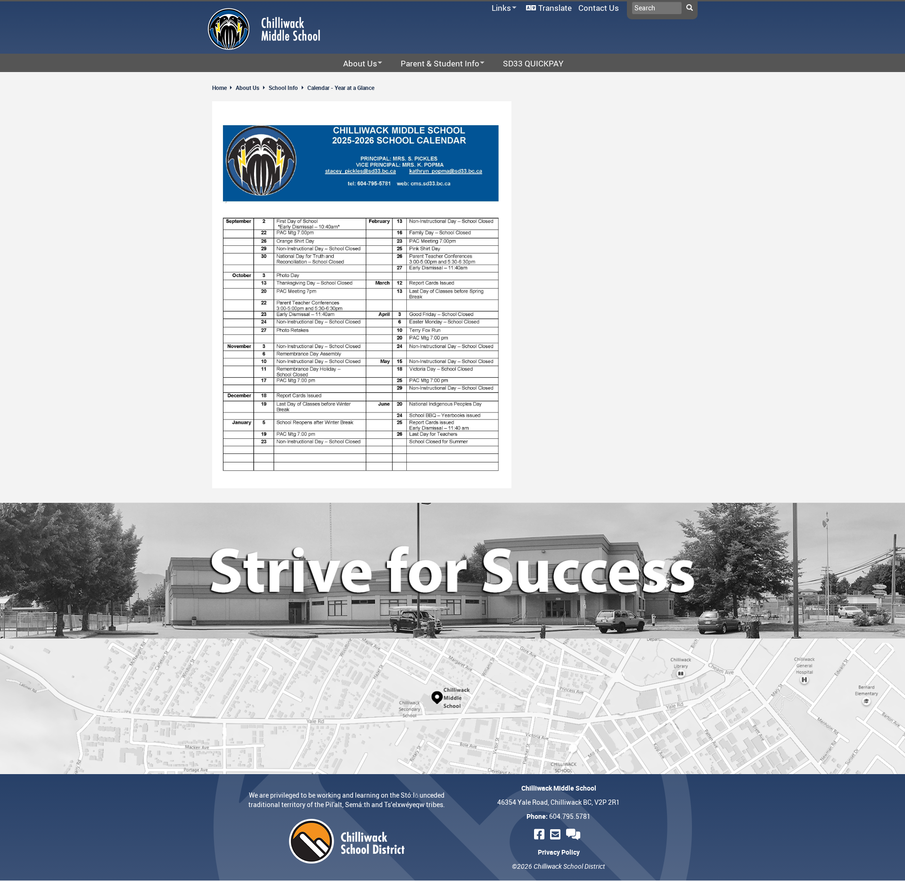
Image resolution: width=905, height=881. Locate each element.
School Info (283, 87)
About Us (247, 87)
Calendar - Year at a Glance (340, 87)
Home (219, 87)
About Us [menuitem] (354, 64)
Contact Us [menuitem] (598, 7)
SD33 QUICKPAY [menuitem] (533, 63)
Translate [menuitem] (555, 7)
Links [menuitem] (499, 8)
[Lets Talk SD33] (574, 834)
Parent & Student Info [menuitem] (433, 64)
